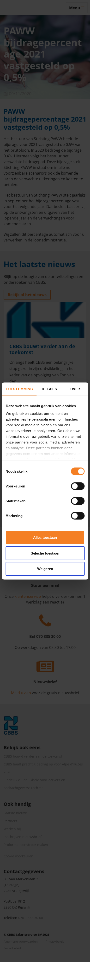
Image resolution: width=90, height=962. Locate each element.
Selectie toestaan (45, 553)
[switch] (77, 486)
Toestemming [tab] (19, 389)
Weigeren (45, 569)
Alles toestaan (45, 537)
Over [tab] (75, 389)
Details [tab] (49, 389)
